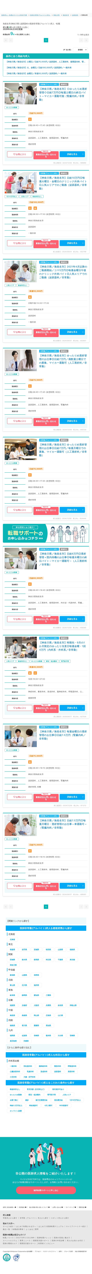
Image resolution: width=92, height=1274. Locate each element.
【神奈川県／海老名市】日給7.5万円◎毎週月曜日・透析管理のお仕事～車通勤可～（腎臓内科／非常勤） (63, 824)
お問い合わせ (56, 1207)
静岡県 (24, 995)
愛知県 (36, 995)
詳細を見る (72, 154)
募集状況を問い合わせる (46, 155)
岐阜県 (12, 995)
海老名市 (66, 15)
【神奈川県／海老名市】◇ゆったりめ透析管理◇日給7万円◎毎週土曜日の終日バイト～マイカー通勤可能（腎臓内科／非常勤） (63, 94)
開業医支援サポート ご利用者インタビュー (37, 1243)
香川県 (24, 1025)
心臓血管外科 (15, 1071)
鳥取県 (12, 1015)
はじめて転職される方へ (26, 1226)
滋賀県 (12, 1005)
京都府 (24, 1005)
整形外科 (57, 1066)
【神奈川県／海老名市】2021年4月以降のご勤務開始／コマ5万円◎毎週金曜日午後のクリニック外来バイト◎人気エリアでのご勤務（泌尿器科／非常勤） (63, 272)
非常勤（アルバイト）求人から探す (34, 1218)
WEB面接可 (63, 1105)
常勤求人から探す (10, 1218)
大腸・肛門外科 (29, 1077)
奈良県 (60, 1005)
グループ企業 (68, 1251)
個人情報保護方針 (81, 1251)
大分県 (60, 1035)
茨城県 (12, 960)
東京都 (72, 960)
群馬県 (36, 960)
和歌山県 (73, 1005)
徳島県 (12, 1025)
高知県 (48, 1025)
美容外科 (71, 1071)
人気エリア (67, 1095)
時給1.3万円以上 (16, 1105)
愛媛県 (36, 1025)
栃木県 (24, 960)
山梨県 (24, 975)
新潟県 (12, 975)
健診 (27, 1100)
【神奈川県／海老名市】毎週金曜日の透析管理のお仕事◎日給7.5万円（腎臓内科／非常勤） (63, 735)
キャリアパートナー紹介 (76, 1226)
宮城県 (36, 949)
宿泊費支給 (58, 1100)
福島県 (72, 949)
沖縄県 (26, 1041)
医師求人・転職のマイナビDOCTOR (14, 15)
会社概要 (29, 1251)
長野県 (36, 975)
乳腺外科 (30, 1071)
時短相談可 (33, 1105)
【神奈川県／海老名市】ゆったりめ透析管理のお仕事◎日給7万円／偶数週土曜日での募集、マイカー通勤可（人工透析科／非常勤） (63, 361)
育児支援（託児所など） (36, 1089)
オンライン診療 (16, 1111)
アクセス (38, 1251)
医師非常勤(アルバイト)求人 (40, 15)
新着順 (80, 50)
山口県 (60, 1015)
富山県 (12, 985)
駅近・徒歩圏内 (34, 1095)
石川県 (24, 985)
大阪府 (36, 1005)
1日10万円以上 (75, 1100)
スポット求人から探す (60, 1218)
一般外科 (13, 1066)
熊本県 (48, 1035)
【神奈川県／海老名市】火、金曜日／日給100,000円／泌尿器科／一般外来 (39, 67)
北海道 (12, 939)
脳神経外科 (43, 1066)
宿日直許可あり (58, 1089)
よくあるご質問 (32, 1229)
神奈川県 (56, 15)
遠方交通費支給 (41, 1100)
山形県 (60, 949)
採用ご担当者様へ (8, 1207)
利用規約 (22, 1207)
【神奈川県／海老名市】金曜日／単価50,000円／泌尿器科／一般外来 (36, 73)
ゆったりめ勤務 (16, 1095)
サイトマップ (70, 1207)
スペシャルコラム (10, 1240)
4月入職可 (48, 1105)
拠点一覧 (6, 1229)
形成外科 (44, 1071)
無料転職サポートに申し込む (46, 1190)
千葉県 (60, 960)
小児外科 (13, 1077)
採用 (60, 1251)
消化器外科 (28, 1066)
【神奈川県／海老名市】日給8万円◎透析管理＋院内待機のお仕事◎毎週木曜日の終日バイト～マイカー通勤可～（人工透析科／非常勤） (63, 559)
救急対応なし (15, 1089)
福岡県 (12, 1035)
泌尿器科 (75, 15)
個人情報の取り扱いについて (38, 1207)
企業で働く (14, 1100)
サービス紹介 (8, 1226)
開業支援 (82, 1207)
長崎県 (36, 1035)
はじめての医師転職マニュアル (51, 1226)
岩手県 (24, 949)
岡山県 (36, 1015)
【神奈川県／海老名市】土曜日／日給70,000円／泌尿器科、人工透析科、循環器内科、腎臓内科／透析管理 (47, 61)
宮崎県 (72, 1035)
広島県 (48, 1015)
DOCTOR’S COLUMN (25, 1237)
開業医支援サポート (41, 1240)
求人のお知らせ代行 (75, 1240)
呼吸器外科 (72, 1066)
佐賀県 (24, 1035)
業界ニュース (25, 1240)
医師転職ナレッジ (44, 1237)
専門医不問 (51, 1095)
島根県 (24, 1015)
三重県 (48, 995)
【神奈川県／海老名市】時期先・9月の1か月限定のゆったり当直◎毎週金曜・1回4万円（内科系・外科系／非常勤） (62, 646)
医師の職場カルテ (10, 1243)
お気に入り (21, 154)
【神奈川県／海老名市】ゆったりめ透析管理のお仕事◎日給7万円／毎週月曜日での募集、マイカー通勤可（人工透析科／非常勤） (63, 450)
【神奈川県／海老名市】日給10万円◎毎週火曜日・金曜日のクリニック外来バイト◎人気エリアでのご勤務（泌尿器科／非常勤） (63, 183)
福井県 (36, 985)
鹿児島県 (13, 1041)
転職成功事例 (18, 1229)
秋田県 (48, 949)
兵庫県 (48, 1005)
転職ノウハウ (8, 1237)
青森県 (12, 949)
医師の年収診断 (58, 1240)
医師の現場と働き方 (62, 1237)
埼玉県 (48, 960)
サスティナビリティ (49, 1251)
